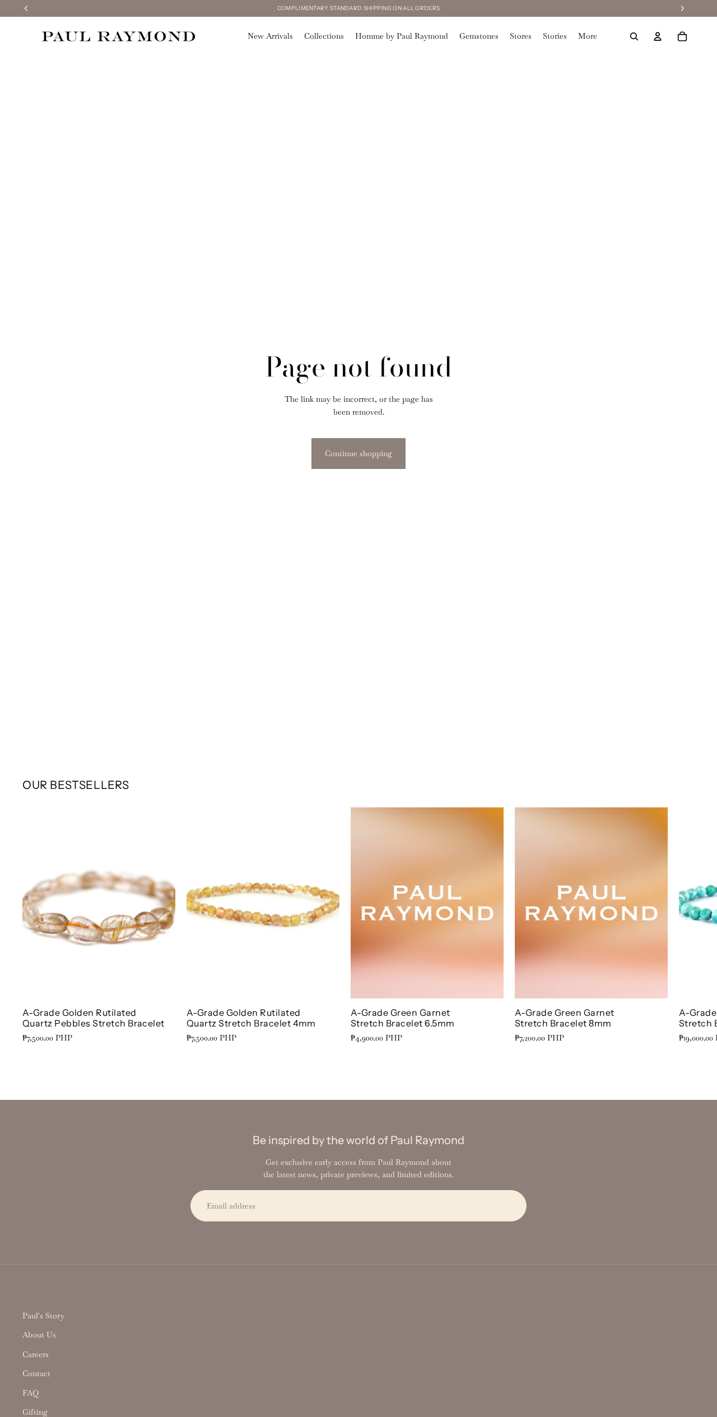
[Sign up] (511, 1205)
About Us (39, 1335)
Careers (35, 1354)
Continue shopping (358, 453)
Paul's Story (43, 1316)
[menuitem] (587, 36)
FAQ (30, 1393)
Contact (36, 1373)
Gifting (35, 1412)
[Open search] (634, 36)
